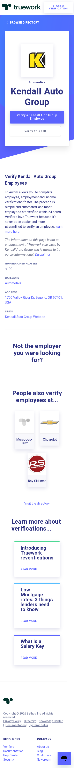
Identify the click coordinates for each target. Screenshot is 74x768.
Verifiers (8, 746)
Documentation (16, 725)
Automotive (13, 283)
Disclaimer (42, 254)
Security (8, 759)
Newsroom (44, 759)
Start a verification (58, 7)
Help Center (10, 755)
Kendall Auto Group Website (25, 317)
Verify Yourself (35, 131)
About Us (43, 746)
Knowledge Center (51, 721)
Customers (44, 755)
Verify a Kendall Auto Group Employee (37, 116)
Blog (40, 751)
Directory (30, 721)
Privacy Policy (12, 721)
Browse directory (24, 22)
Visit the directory (37, 503)
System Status (38, 725)
